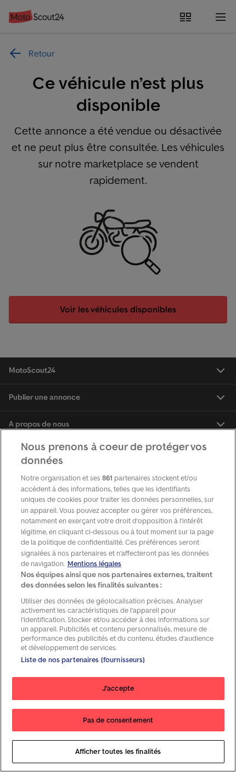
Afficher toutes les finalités (118, 751)
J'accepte (118, 688)
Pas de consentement (118, 720)
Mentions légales (94, 563)
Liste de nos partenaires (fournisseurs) (83, 659)
